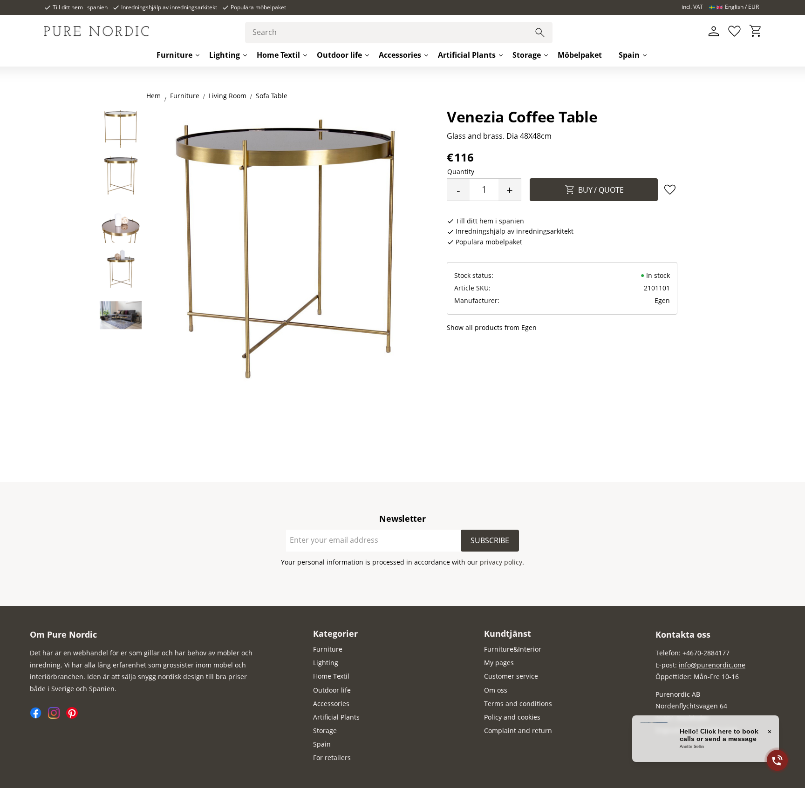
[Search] (540, 32)
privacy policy (501, 562)
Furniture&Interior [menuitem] (512, 649)
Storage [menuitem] (526, 55)
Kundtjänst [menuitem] (507, 633)
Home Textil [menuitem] (278, 55)
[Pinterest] (74, 716)
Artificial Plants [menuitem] (467, 55)
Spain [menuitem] (629, 55)
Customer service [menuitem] (511, 676)
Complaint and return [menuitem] (518, 730)
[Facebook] (39, 716)
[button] (734, 31)
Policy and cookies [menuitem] (512, 717)
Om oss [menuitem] (495, 690)
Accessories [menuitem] (400, 55)
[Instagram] (57, 716)
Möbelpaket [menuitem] (580, 55)
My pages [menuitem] (499, 662)
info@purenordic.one (712, 664)
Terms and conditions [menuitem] (518, 703)
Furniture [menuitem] (174, 55)
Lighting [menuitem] (224, 55)
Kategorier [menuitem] (335, 633)
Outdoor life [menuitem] (339, 55)
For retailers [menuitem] (332, 757)
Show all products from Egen (492, 327)
